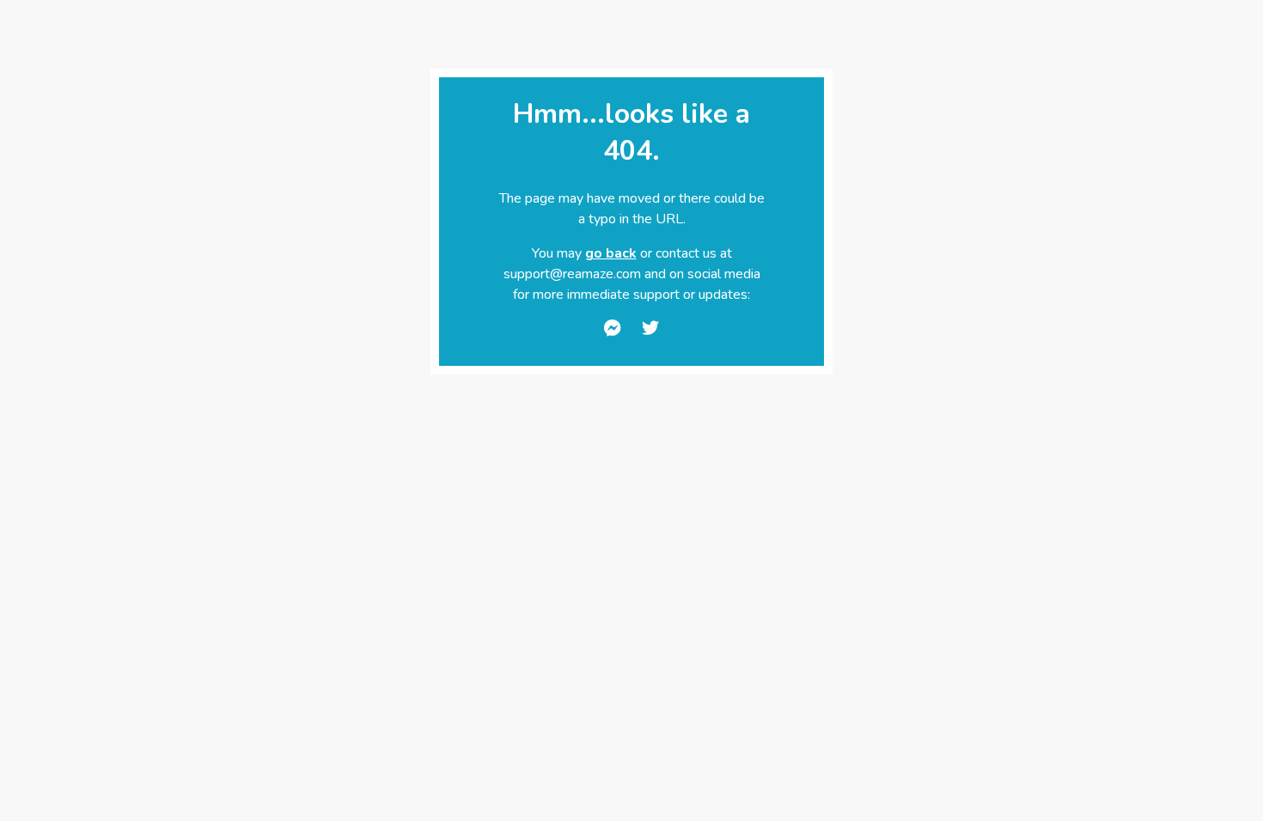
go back (611, 253)
